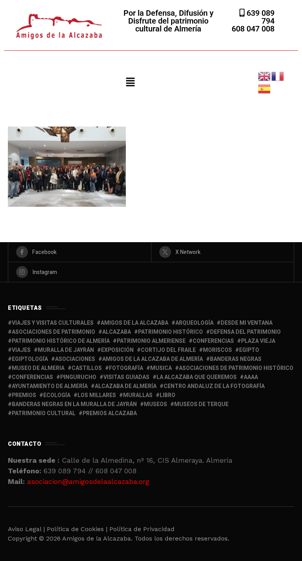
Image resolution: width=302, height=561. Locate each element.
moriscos (217, 350)
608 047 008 (253, 28)
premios (24, 395)
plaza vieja (258, 341)
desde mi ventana (247, 323)
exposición (117, 350)
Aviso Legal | (26, 529)
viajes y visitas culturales (53, 323)
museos (155, 404)
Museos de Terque (201, 404)
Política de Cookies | (78, 529)
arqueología (194, 323)
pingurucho (78, 377)
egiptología (30, 359)
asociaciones (75, 359)
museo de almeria (38, 368)
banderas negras (235, 359)
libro (167, 395)
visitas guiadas (126, 377)
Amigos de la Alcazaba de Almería (152, 359)
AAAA (251, 377)
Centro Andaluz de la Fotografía (214, 386)
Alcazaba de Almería (126, 386)
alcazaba (116, 332)
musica (161, 368)
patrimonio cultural (44, 413)
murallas (138, 395)
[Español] (264, 88)
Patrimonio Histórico (170, 332)
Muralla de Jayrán (66, 350)
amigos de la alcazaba (134, 323)
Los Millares (96, 395)
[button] (130, 82)
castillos (87, 368)
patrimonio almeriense (151, 341)
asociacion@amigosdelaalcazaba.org (88, 481)
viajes (21, 350)
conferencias (213, 341)
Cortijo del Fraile (168, 350)
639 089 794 (259, 17)
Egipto (249, 350)
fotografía (126, 368)
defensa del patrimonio (245, 332)
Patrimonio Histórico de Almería (61, 341)
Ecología (56, 395)
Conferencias (32, 377)
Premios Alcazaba (110, 413)
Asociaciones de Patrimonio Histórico (236, 368)
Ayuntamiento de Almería (50, 386)
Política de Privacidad (142, 529)
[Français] (278, 76)
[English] (264, 76)
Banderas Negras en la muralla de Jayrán (74, 404)
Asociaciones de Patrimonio (53, 332)
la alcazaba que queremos (197, 377)
